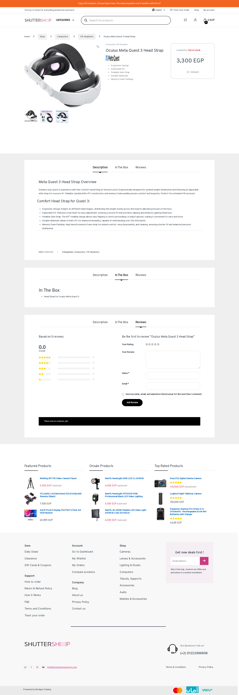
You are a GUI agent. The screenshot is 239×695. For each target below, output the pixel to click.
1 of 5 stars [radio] (147, 344)
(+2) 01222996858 (194, 653)
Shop (196, 10)
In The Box (121, 167)
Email (125, 383)
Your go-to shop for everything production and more (49, 10)
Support (29, 575)
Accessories (127, 585)
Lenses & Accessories (133, 558)
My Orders (78, 565)
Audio (123, 592)
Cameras (125, 551)
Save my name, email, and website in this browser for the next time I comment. (164, 394)
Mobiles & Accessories (133, 598)
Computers (62, 36)
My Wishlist (79, 558)
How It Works (33, 595)
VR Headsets (86, 36)
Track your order (35, 615)
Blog (74, 588)
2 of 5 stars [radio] (149, 344)
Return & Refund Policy (38, 588)
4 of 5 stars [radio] (155, 344)
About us (77, 595)
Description (100, 167)
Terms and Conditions (38, 608)
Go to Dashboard (82, 551)
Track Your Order (181, 10)
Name (125, 373)
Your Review (128, 352)
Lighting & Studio (130, 565)
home (27, 36)
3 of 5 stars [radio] (152, 344)
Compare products (83, 572)
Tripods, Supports (130, 578)
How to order (33, 581)
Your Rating (127, 344)
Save (27, 545)
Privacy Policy (80, 601)
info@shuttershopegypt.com (62, 667)
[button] (97, 47)
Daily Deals (31, 551)
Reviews (140, 167)
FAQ (27, 601)
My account (209, 10)
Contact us (78, 608)
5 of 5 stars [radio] (158, 344)
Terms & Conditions (176, 667)
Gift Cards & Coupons (38, 565)
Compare (194, 72)
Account (77, 545)
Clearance (31, 558)
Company (78, 582)
